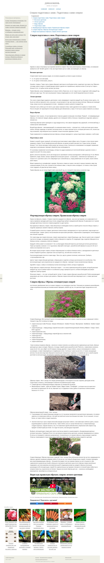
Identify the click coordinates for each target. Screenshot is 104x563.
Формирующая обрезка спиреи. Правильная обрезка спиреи (51, 28)
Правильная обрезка (63, 497)
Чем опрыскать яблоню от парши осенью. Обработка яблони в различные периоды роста (15, 57)
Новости (51, 8)
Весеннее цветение (40, 20)
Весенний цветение (47, 497)
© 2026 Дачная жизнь (10, 557)
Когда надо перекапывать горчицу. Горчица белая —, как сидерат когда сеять (16, 41)
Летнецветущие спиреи (73, 497)
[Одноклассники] (65, 504)
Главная (44, 8)
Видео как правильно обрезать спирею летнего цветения (50, 32)
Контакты (37, 557)
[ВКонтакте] (37, 504)
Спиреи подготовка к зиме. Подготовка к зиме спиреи (49, 18)
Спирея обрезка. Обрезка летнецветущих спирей (47, 30)
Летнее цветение (39, 22)
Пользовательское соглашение (46, 557)
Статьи (58, 8)
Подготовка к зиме (40, 26)
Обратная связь (68, 557)
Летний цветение (54, 497)
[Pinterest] (51, 504)
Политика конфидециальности (41, 559)
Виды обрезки (38, 24)
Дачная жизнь (52, 3)
